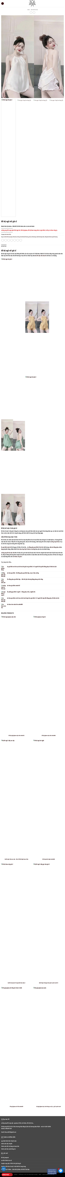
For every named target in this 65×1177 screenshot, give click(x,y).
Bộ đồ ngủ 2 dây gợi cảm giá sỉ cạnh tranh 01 (48, 983)
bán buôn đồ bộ (34, 9)
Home (28, 9)
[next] (60, 56)
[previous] (4, 56)
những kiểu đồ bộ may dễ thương (51, 236)
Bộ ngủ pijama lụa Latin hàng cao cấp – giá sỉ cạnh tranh (48, 1106)
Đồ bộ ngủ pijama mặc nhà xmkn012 (16, 735)
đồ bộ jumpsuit (5, 1157)
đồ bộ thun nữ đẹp (16, 236)
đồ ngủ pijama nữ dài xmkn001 (16, 1106)
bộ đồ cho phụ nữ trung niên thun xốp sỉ (16, 983)
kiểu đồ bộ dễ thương (24, 236)
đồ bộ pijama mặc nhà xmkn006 (48, 735)
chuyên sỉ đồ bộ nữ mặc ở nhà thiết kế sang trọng (13, 1166)
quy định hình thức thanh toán (8, 1141)
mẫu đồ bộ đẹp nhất (40, 236)
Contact (16, 1174)
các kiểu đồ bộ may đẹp (7, 236)
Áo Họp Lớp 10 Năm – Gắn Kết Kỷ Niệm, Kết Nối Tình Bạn (15, 1169)
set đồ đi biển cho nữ (6, 1160)
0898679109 (5, 1175)
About (40, 1174)
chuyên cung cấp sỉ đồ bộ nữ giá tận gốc (11, 1163)
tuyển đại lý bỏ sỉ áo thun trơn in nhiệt (28, 1174)
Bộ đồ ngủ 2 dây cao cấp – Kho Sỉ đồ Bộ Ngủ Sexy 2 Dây (16, 859)
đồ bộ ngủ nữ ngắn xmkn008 (48, 859)
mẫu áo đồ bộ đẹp (32, 236)
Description (3, 246)
